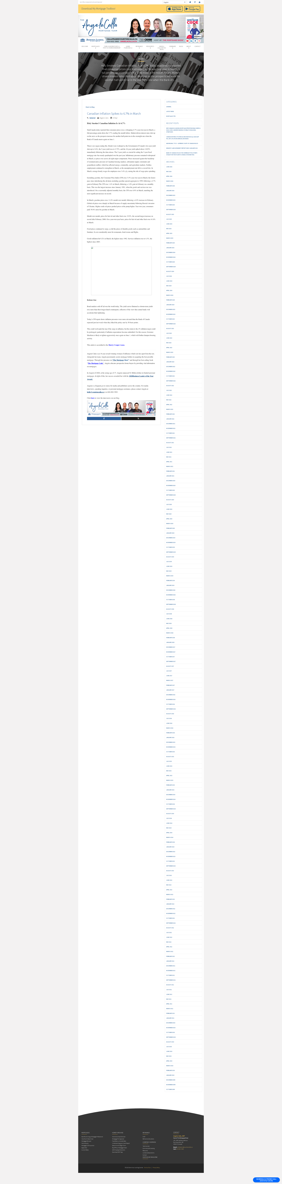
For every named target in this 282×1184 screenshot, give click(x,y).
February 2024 (170, 300)
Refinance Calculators (148, 1139)
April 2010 (169, 1061)
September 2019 (171, 552)
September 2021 (171, 438)
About (188, 46)
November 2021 (170, 428)
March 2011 (169, 1008)
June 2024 (169, 281)
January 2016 (170, 737)
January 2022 (170, 419)
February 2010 (170, 1070)
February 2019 (170, 580)
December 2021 (170, 423)
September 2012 (171, 923)
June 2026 (169, 167)
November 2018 (170, 595)
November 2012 (170, 913)
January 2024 (170, 304)
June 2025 (169, 224)
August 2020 (170, 499)
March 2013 (169, 894)
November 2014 (170, 799)
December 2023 (170, 309)
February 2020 (170, 528)
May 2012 (168, 942)
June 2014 (169, 823)
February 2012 (170, 956)
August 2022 (170, 385)
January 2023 (170, 362)
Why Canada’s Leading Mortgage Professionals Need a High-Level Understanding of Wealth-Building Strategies (183, 130)
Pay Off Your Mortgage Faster (119, 1148)
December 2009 (170, 1080)
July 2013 (169, 875)
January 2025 (170, 247)
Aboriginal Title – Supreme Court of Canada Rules (182, 143)
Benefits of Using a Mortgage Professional (92, 1136)
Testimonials (146, 1146)
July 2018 (169, 614)
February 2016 (170, 733)
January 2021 (170, 476)
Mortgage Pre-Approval (118, 1139)
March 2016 (169, 728)
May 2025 (168, 228)
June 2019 (169, 566)
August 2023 (170, 328)
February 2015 (170, 785)
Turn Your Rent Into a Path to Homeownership (112, 47)
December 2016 (170, 695)
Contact (197, 46)
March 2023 (169, 352)
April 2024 (169, 290)
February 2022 (170, 414)
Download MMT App (117, 1152)
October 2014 (170, 804)
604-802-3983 (180, 1149)
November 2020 (170, 485)
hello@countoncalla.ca (95, 392)
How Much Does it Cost (87, 1139)
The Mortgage (93, 363)
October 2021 (170, 433)
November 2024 (170, 257)
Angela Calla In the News (162, 47)
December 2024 (170, 252)
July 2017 (169, 671)
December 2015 (170, 742)
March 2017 (169, 680)
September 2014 (171, 809)
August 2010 (170, 1042)
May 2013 (168, 885)
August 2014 (170, 813)
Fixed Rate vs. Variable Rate (119, 1141)
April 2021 (169, 461)
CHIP (144, 1136)
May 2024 (168, 286)
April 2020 (169, 519)
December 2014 (170, 794)
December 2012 (170, 908)
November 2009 (170, 1084)
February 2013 (170, 899)
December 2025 (170, 195)
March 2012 (169, 951)
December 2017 (170, 647)
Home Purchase (127, 47)
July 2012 (169, 932)
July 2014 (169, 818)
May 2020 (168, 514)
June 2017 (169, 675)
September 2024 (171, 266)
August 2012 (170, 928)
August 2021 (170, 442)
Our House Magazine (150, 1157)
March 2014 (169, 837)
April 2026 (169, 176)
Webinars (172, 46)
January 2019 (170, 585)
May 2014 (168, 828)
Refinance (139, 46)
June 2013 (169, 880)
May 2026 (168, 171)
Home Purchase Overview (118, 1136)
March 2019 (169, 576)
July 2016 (169, 718)
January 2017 (170, 690)
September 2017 (171, 661)
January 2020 (170, 533)
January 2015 (170, 790)
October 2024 (170, 262)
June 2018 (169, 618)
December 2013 (170, 851)
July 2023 (169, 333)
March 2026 (169, 181)
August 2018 (170, 609)
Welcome (85, 46)
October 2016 (170, 704)
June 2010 (169, 1051)
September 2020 (171, 495)
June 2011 (169, 994)
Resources (150, 46)
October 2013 (170, 861)
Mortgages (96, 46)
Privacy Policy (156, 1167)
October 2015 (170, 752)
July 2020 (169, 504)
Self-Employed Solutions (118, 1150)
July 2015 (169, 761)
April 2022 (169, 404)
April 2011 (169, 1004)
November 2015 (170, 747)
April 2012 (169, 947)
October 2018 (170, 599)
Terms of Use (147, 1167)
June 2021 (169, 452)
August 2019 (170, 557)
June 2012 (169, 937)
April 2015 (169, 775)
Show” (126, 360)
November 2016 (170, 699)
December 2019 (170, 538)
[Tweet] (138, 418)
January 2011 (170, 1018)
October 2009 (170, 1089)
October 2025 (170, 205)
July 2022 (169, 390)
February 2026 (170, 186)
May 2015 (168, 771)
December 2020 (170, 480)
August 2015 (170, 756)
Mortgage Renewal (86, 1141)
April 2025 (169, 233)
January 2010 (170, 1075)
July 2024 (169, 276)
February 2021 (170, 471)
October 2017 (170, 656)
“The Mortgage (118, 360)
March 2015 (169, 780)
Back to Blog (90, 107)
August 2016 (170, 713)
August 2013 (170, 870)
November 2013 (170, 856)
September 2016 (171, 709)
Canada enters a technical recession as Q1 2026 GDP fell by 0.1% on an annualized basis (182, 137)
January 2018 (170, 642)
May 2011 (168, 999)
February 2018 (170, 637)
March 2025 (169, 238)
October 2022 (170, 376)
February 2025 (170, 243)
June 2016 (169, 723)
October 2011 (170, 975)
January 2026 (170, 190)
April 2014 (169, 832)
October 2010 (170, 1032)
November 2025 (170, 200)
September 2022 (171, 381)
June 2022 (169, 395)
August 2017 (170, 666)
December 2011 (170, 966)
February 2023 (170, 357)
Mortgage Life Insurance (88, 1145)
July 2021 (169, 447)
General (92, 118)
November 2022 (170, 371)
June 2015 (169, 766)
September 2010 (171, 1037)
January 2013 (170, 904)
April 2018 (169, 628)
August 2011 (170, 985)
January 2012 (170, 961)
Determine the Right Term (119, 1145)
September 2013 (171, 866)
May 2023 (168, 343)
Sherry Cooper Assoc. (117, 345)
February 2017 (170, 685)
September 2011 (171, 980)
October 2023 (170, 319)
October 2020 (170, 490)
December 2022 (170, 366)
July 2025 (169, 219)
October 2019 (170, 547)
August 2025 (170, 214)
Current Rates (85, 1150)
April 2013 (169, 890)
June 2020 (169, 509)
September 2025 (171, 209)
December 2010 (170, 1023)
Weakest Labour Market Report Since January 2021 (182, 148)
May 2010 (168, 1056)
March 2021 (169, 466)
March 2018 (169, 633)
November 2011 (170, 970)
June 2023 (169, 338)
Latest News (170, 111)
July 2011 (169, 989)
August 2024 (170, 271)
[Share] (104, 418)
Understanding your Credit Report (121, 1143)
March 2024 (169, 295)
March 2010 (169, 1065)
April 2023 (169, 347)
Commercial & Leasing (149, 1148)
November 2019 (170, 542)
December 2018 (170, 590)
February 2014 (170, 842)
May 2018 (168, 623)
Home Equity (85, 1143)
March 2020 (169, 523)
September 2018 (171, 604)
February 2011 (170, 1013)
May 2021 (168, 457)
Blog (181, 46)
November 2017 (170, 652)
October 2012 (170, 918)
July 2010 (169, 1046)
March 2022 (169, 409)
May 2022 (168, 400)
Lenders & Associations (148, 1153)
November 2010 (170, 1027)
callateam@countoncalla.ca (185, 1147)
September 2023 (171, 324)
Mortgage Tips (170, 116)
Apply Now (84, 1148)
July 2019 (169, 561)
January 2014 (170, 847)
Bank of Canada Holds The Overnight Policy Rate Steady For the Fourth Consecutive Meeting (181, 154)
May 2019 (168, 571)
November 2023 (170, 314)
